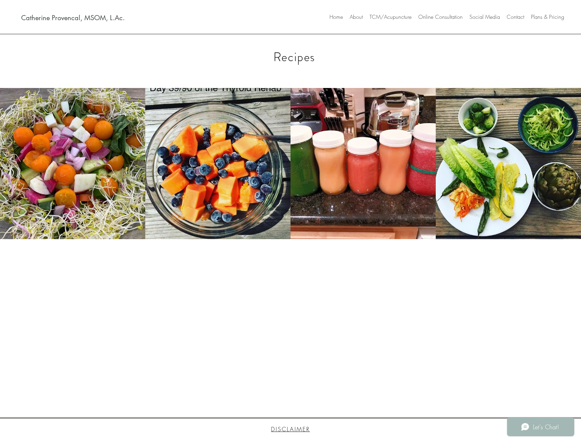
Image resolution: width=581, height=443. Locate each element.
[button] (356, 16)
